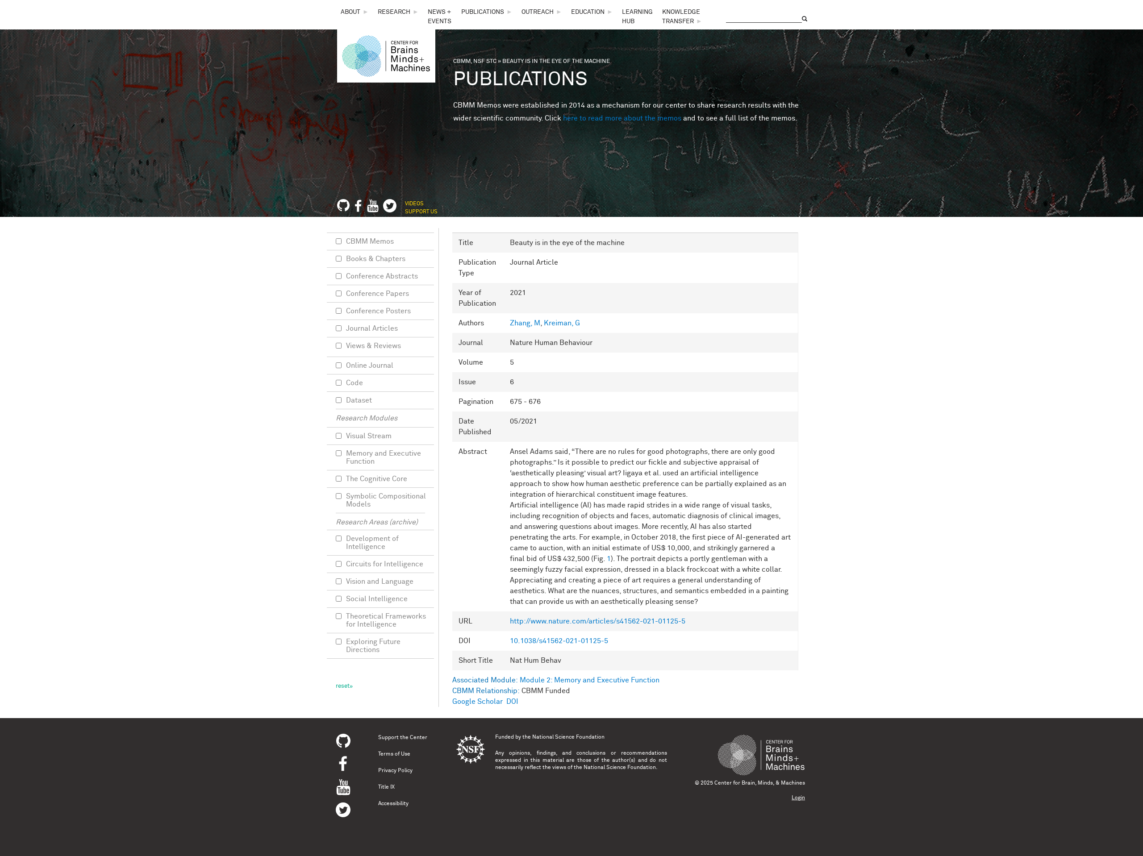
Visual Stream (369, 436)
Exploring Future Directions (373, 645)
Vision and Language (379, 581)
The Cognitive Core (376, 478)
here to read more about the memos (622, 118)
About (350, 12)
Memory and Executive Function (383, 457)
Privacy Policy (395, 770)
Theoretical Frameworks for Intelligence (386, 620)
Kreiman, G (562, 323)
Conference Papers (377, 293)
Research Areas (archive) (377, 522)
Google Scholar (477, 701)
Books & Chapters (375, 258)
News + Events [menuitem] (439, 17)
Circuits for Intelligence (384, 564)
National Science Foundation (568, 737)
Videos (414, 204)
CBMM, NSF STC (474, 61)
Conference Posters (378, 311)
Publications (482, 12)
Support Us (421, 212)
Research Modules (366, 418)
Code (354, 382)
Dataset (359, 400)
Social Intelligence (377, 599)
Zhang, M (525, 323)
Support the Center (402, 737)
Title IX (386, 787)
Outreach (537, 12)
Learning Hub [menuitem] (637, 17)
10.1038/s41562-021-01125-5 (559, 640)
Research (394, 12)
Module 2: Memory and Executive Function (589, 680)
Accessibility (393, 803)
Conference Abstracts (382, 276)
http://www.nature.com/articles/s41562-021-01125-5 (597, 621)
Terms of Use (394, 754)
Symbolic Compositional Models (386, 500)
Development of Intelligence (372, 542)
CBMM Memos (370, 241)
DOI (512, 701)
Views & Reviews (373, 345)
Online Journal (369, 365)
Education (588, 12)
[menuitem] (354, 12)
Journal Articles (372, 328)
